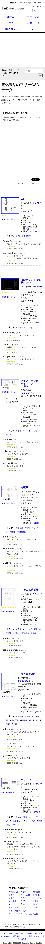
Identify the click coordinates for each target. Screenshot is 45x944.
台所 (13, 532)
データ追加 (33, 16)
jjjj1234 (36, 523)
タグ (11, 23)
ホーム (11, 16)
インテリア (30, 821)
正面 (36, 720)
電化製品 (27, 236)
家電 (30, 328)
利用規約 (16, 936)
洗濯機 (9, 633)
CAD (21, 825)
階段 (17, 633)
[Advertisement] (22, 49)
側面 (8, 724)
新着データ (33, 23)
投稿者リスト (11, 29)
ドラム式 (30, 717)
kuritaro (36, 323)
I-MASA (37, 231)
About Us (7, 936)
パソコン (26, 779)
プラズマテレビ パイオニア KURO (31, 383)
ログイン (35, 11)
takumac (37, 426)
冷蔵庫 (24, 487)
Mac (19, 817)
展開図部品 (26, 720)
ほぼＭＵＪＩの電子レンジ (30, 281)
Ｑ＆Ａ (36, 936)
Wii (22, 198)
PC (25, 817)
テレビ (27, 431)
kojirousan (37, 712)
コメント (33, 29)
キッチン (38, 898)
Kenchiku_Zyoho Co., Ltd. (31, 943)
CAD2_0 (37, 624)
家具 (34, 633)
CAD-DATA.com (39, 3)
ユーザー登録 (27, 936)
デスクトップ (16, 821)
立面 (15, 724)
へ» (8, 219)
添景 (19, 431)
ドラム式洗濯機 (29, 589)
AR (14, 825)
